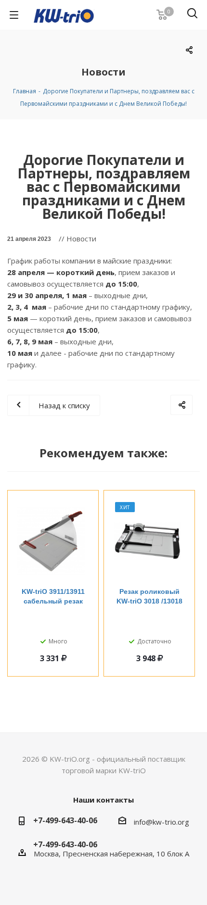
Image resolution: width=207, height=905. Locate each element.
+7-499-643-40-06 (65, 820)
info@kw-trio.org (161, 822)
